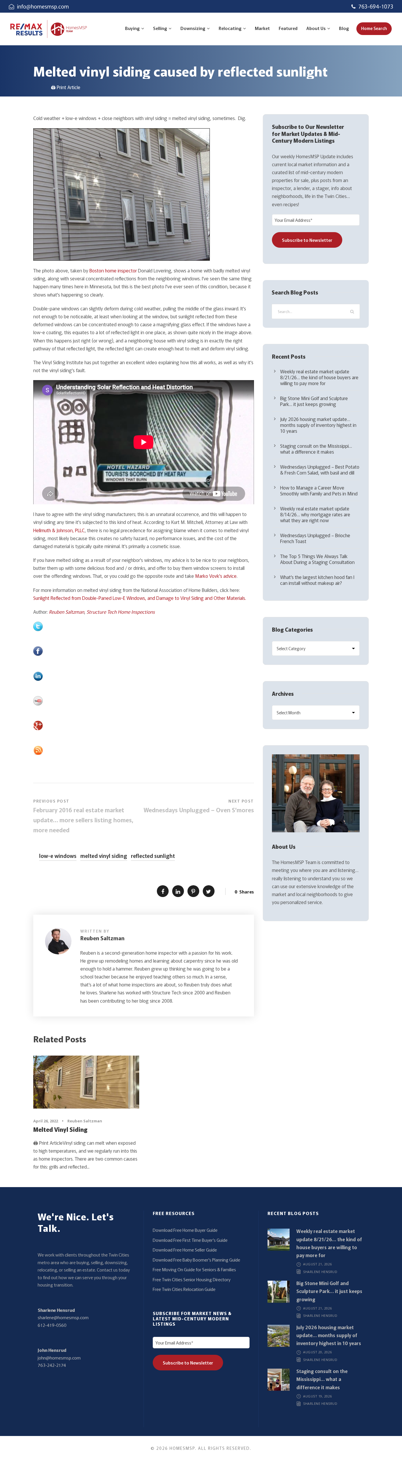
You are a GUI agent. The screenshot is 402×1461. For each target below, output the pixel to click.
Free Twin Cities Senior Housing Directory (191, 1279)
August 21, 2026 (317, 1264)
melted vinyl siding (103, 855)
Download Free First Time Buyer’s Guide (190, 1240)
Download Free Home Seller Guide (185, 1250)
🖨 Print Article (65, 87)
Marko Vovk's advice (216, 575)
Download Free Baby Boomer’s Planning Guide (196, 1260)
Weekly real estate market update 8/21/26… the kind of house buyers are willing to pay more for (319, 377)
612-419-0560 (52, 1325)
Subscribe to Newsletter (307, 240)
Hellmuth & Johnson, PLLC (59, 530)
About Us (316, 28)
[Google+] (143, 725)
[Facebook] (143, 651)
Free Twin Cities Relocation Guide (184, 1289)
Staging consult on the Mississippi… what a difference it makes (316, 448)
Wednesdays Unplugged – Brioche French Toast (315, 538)
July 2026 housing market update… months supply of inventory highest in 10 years (318, 424)
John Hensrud (52, 1350)
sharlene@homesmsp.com (63, 1317)
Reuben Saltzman (66, 611)
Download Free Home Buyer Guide (185, 1230)
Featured (288, 28)
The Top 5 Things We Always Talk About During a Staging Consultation (317, 559)
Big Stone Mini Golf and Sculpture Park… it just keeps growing (314, 401)
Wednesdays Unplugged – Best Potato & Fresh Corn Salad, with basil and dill (319, 469)
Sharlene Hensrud (56, 1310)
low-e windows (58, 855)
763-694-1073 (375, 6)
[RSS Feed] (143, 750)
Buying (132, 28)
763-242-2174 (52, 1365)
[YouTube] (143, 700)
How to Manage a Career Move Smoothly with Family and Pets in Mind (319, 490)
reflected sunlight (153, 855)
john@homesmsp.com (59, 1357)
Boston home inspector (113, 270)
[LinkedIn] (143, 676)
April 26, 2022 (45, 1121)
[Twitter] (143, 626)
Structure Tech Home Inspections (121, 611)
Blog (344, 28)
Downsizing (192, 28)
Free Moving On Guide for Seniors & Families (194, 1269)
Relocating (230, 28)
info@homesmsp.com (43, 6)
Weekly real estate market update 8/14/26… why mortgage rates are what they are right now (315, 514)
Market (262, 28)
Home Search (374, 28)
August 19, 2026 (317, 1396)
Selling (160, 28)
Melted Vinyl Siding (60, 1129)
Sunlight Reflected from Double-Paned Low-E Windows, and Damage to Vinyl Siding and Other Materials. (139, 597)
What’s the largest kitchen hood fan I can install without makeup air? (317, 579)
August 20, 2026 (317, 1352)
